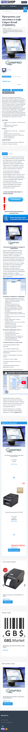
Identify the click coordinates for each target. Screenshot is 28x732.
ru (19, 8)
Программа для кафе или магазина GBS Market (13, 646)
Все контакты (13, 6)
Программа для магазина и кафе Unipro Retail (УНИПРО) (14, 456)
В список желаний (9, 92)
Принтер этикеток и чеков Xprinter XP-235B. (13, 595)
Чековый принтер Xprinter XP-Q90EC (14, 512)
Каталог (9, 28)
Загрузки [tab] (11, 153)
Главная (4, 28)
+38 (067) (3, 6)
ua (17, 8)
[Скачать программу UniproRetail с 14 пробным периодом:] (4, 199)
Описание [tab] (5, 153)
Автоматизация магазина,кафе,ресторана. (12, 30)
